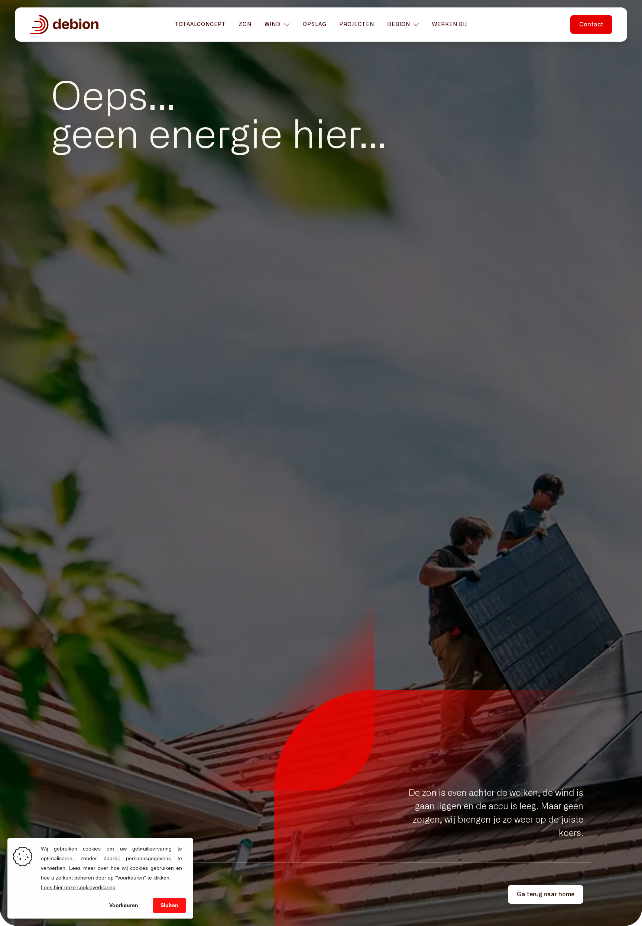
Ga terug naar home (545, 894)
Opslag (315, 24)
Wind (273, 24)
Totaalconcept (200, 24)
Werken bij (449, 24)
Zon (245, 24)
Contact (596, 901)
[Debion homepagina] (64, 24)
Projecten (356, 24)
